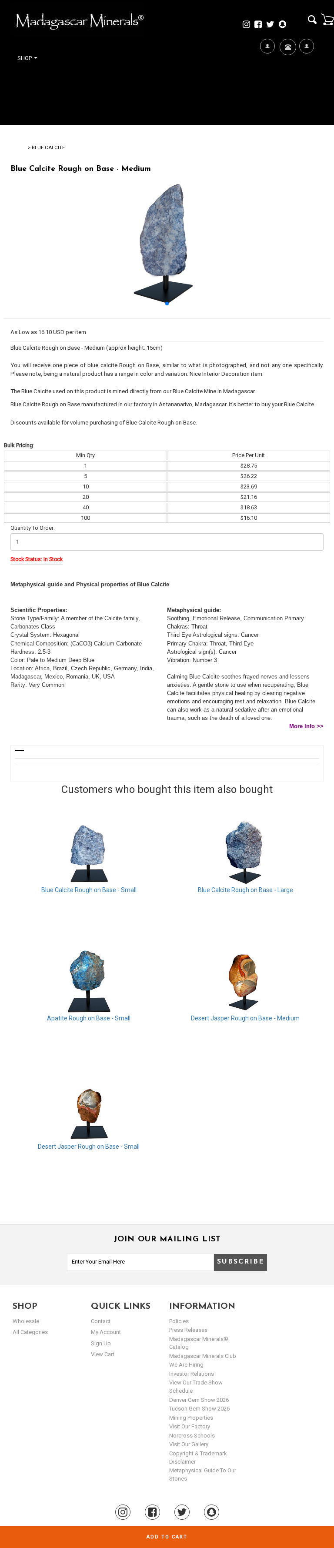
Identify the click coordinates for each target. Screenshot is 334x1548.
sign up (101, 1343)
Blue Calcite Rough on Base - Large (245, 889)
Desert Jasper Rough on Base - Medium (245, 1018)
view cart (102, 1354)
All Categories (30, 1332)
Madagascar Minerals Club (202, 1356)
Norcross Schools (192, 1435)
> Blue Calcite (46, 147)
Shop (25, 58)
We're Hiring (267, 88)
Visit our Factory (189, 1426)
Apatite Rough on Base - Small (88, 1018)
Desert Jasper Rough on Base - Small (89, 1146)
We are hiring (186, 1364)
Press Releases (188, 1330)
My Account (306, 88)
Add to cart (167, 1537)
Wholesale (26, 1321)
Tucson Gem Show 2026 (199, 1408)
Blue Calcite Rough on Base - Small (89, 889)
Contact (287, 72)
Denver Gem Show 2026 (199, 1400)
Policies (179, 1321)
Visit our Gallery (188, 1444)
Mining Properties (191, 1417)
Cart (327, 19)
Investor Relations (191, 1374)
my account (106, 1332)
